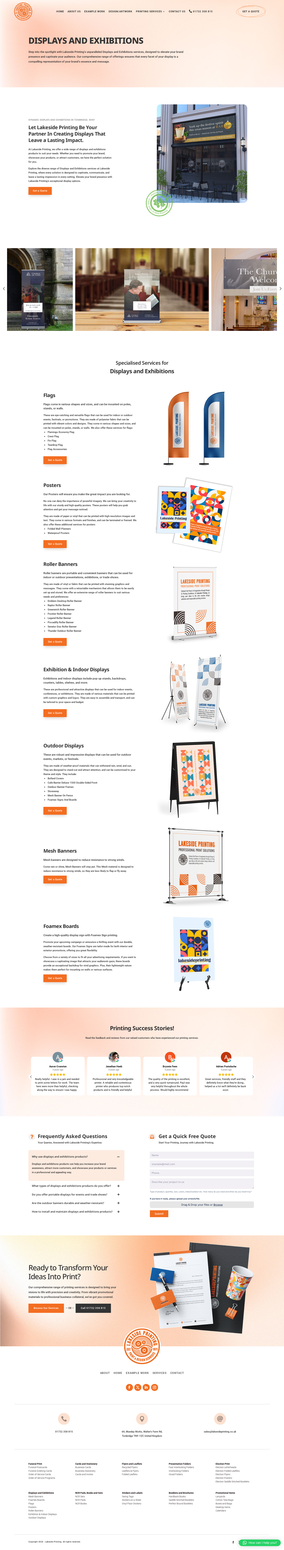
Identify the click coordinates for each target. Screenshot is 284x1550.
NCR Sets (80, 1496)
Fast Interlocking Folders (181, 1467)
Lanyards (220, 1496)
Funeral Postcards (37, 1467)
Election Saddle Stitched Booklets (232, 1481)
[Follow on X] (137, 1387)
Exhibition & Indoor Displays (42, 1514)
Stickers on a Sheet (131, 1500)
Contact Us (177, 11)
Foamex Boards (36, 1500)
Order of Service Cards (39, 1474)
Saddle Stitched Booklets (181, 1500)
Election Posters (224, 1478)
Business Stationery (85, 1471)
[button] (252, 1076)
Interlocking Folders (179, 1471)
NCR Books (81, 1503)
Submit (159, 1213)
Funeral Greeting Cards (40, 1471)
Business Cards (83, 1467)
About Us (74, 11)
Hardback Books (177, 1496)
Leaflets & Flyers (130, 1471)
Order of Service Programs (41, 1478)
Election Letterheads (226, 1467)
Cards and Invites (84, 1474)
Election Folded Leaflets (228, 1471)
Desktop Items (223, 1507)
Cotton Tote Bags (224, 1500)
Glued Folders (176, 1474)
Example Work (94, 11)
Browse (218, 1204)
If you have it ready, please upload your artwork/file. (175, 1198)
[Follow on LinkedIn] (146, 1387)
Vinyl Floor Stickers (131, 1503)
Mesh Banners (35, 1496)
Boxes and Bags (224, 1503)
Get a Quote (250, 11)
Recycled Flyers (130, 1467)
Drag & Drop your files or (202, 1204)
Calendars (221, 1510)
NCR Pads (80, 1500)
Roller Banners (35, 1510)
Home (60, 11)
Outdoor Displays (37, 1517)
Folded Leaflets (129, 1474)
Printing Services (149, 11)
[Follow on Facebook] (129, 1387)
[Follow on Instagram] (154, 1387)
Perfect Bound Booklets (181, 1503)
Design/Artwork (120, 11)
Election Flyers (223, 1474)
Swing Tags (128, 1496)
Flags (31, 1503)
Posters (32, 1507)
